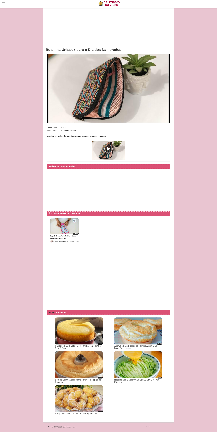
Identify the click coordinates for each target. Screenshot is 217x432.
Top (148, 426)
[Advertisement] (108, 27)
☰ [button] (4, 4)
